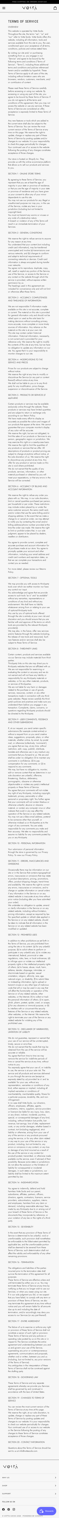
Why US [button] (5, 1478)
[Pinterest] (8, 1509)
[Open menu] (6, 8)
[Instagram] (14, 1509)
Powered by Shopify (33, 1516)
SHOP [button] (4, 1486)
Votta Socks (10, 1516)
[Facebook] (3, 1509)
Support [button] (6, 1494)
